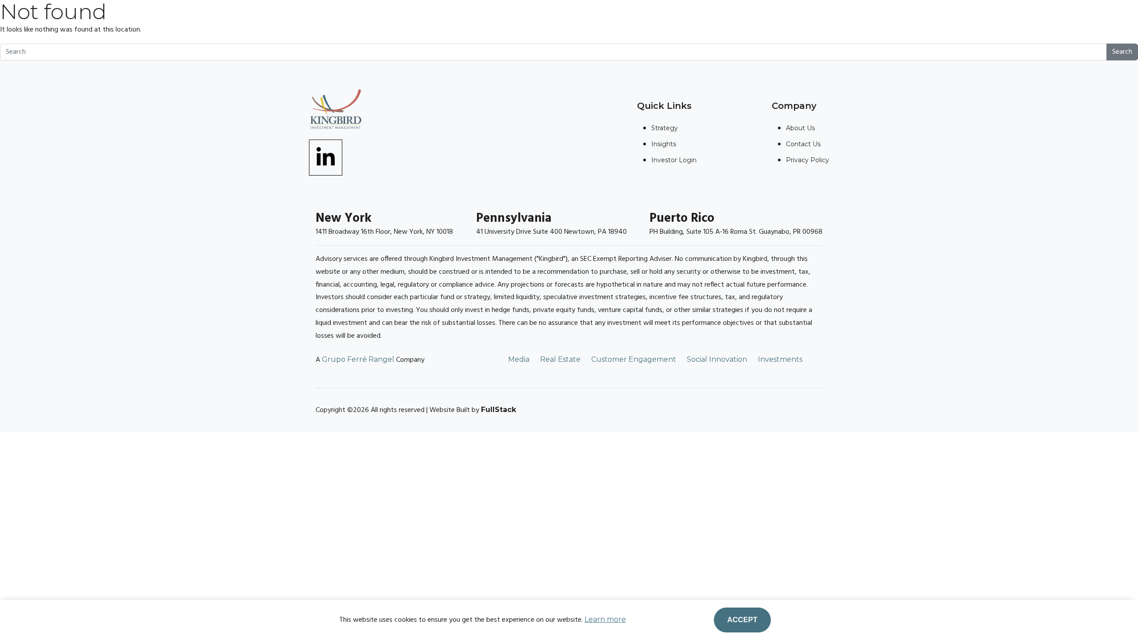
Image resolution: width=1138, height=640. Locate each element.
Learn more (605, 619)
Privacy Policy (807, 160)
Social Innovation (717, 359)
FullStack (498, 409)
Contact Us (803, 144)
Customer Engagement (633, 359)
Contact (648, 21)
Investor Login (723, 21)
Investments (780, 359)
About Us (800, 128)
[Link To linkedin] (326, 156)
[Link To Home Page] (331, 19)
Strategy (528, 21)
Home (425, 21)
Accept (742, 620)
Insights (589, 21)
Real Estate (560, 359)
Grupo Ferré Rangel (358, 359)
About (472, 21)
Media (518, 359)
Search (1122, 52)
